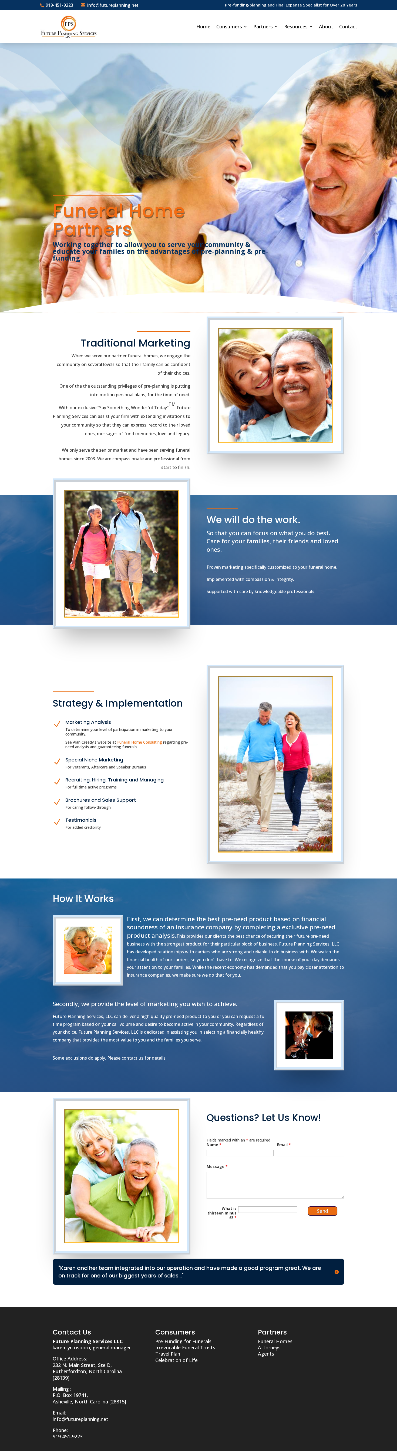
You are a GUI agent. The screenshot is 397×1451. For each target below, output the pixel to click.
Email (284, 1144)
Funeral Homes (275, 1341)
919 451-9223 (68, 1436)
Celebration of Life (176, 1360)
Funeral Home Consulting (139, 742)
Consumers (229, 26)
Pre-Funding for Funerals (183, 1341)
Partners (263, 26)
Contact (348, 26)
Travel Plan (167, 1353)
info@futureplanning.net (80, 1419)
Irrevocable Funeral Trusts (185, 1347)
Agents (266, 1353)
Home (203, 26)
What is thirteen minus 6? (222, 1213)
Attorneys (269, 1347)
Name (214, 1144)
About (326, 26)
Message (217, 1166)
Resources (296, 26)
